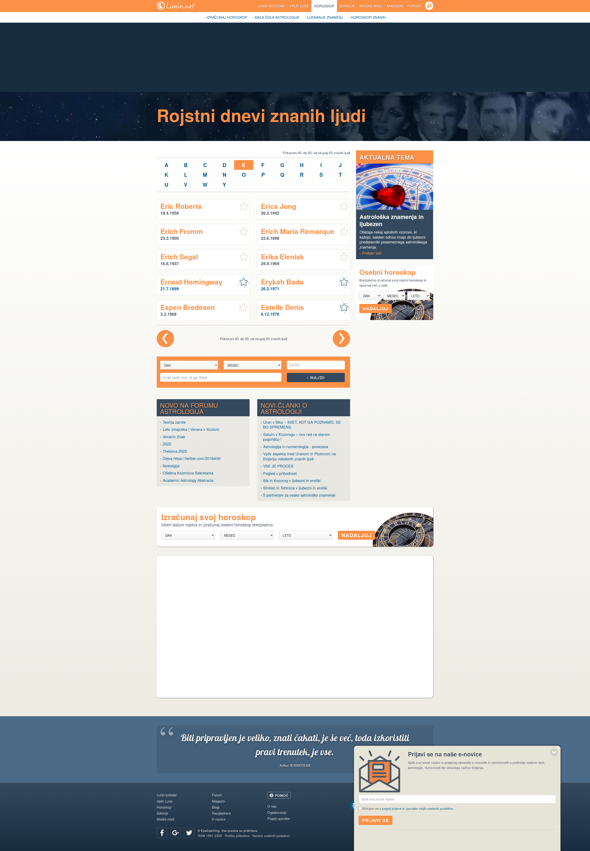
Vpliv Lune (299, 5)
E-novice (218, 819)
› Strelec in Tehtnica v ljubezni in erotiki (294, 487)
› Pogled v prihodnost (279, 473)
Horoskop (324, 5)
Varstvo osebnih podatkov (271, 835)
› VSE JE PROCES (277, 466)
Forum (413, 5)
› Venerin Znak (172, 436)
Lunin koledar (271, 5)
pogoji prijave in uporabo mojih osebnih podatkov (417, 808)
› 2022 (165, 443)
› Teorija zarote (173, 422)
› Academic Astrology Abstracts (186, 480)
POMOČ (281, 795)
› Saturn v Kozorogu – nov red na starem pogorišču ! (295, 437)
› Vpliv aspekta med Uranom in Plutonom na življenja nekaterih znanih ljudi (298, 456)
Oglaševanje (276, 812)
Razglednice (221, 813)
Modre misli (371, 5)
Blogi (215, 807)
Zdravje (347, 5)
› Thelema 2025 (173, 451)
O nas (272, 806)
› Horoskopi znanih (367, 17)
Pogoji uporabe (278, 818)
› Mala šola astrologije (276, 17)
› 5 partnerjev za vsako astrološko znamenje (298, 495)
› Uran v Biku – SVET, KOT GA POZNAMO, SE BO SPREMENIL (301, 425)
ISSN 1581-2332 (210, 835)
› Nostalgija (170, 465)
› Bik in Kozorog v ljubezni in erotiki (291, 480)
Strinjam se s (408, 808)
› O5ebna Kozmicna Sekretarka (186, 472)
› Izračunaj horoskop (226, 17)
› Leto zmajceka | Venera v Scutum (189, 429)
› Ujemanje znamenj (324, 17)
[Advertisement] (295, 57)
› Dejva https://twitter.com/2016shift (190, 458)
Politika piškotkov (237, 835)
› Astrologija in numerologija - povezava (294, 446)
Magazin (395, 5)
